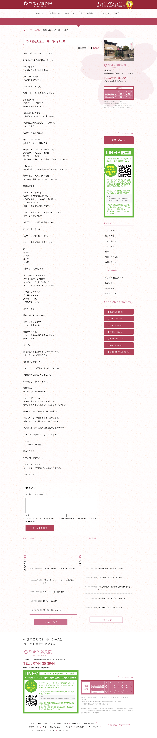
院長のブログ (110, 294)
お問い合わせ (119, 140)
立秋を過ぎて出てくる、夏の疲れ (110, 577)
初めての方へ (41, 13)
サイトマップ (93, 727)
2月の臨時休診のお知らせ (52, 610)
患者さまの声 (55, 13)
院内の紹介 (109, 288)
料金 (80, 13)
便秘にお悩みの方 (116, 325)
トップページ (110, 231)
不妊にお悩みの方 (116, 332)
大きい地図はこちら (126, 133)
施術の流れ (109, 283)
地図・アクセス (111, 257)
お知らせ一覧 (50, 622)
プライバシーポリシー (37, 730)
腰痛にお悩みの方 (116, 345)
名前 (28, 515)
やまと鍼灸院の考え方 (114, 278)
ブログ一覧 (105, 620)
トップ (31, 723)
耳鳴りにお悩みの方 (117, 339)
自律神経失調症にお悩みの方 (120, 352)
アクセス (106, 13)
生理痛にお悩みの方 (117, 312)
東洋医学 (96, 48)
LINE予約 (117, 13)
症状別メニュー (92, 13)
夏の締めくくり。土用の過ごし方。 (111, 607)
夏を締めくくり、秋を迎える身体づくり (112, 598)
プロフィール (69, 13)
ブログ (51, 730)
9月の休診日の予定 (50, 601)
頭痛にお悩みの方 (116, 318)
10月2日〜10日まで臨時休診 (53, 592)
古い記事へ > (93, 538)
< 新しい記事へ (29, 538)
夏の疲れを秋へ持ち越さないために (111, 568)
